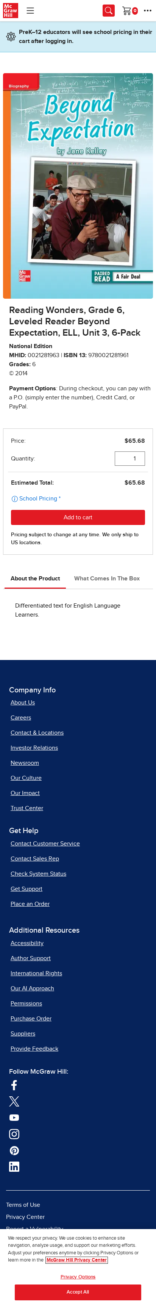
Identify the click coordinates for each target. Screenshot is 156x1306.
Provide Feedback (34, 1049)
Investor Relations (34, 748)
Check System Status (38, 874)
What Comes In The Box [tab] (107, 578)
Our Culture (26, 778)
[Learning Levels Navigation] (30, 11)
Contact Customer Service (45, 844)
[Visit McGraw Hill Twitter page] (14, 1101)
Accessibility (27, 943)
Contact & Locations (37, 733)
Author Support (31, 958)
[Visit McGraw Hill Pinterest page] (14, 1150)
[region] (78, 1267)
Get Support (26, 889)
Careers (21, 718)
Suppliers (23, 1034)
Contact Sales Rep (35, 859)
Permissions (26, 1004)
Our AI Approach (32, 988)
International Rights (36, 973)
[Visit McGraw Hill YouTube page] (14, 1117)
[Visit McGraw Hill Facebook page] (14, 1085)
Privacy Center (25, 1217)
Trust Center (27, 808)
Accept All (78, 1292)
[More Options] (147, 10)
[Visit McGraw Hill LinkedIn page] (14, 1166)
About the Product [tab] (35, 578)
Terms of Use (23, 1205)
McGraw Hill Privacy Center (77, 1260)
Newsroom (25, 763)
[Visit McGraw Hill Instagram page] (14, 1134)
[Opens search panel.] (109, 11)
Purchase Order (31, 1019)
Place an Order (30, 904)
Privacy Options (78, 1277)
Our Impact (25, 793)
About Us (23, 703)
